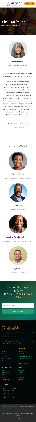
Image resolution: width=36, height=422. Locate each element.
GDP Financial (6, 358)
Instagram (21, 377)
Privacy (15, 419)
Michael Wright (18, 205)
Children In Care (23, 363)
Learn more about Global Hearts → (12, 343)
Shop (3, 377)
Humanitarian (22, 361)
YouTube (21, 375)
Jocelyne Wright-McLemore (18, 237)
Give (3, 370)
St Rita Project (22, 354)
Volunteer (5, 375)
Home (3, 25)
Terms (20, 419)
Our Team (8, 25)
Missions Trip (5, 372)
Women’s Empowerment (26, 356)
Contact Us (5, 379)
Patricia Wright (18, 174)
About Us (4, 351)
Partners (4, 356)
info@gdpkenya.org (8, 397)
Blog (3, 361)
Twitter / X (21, 372)
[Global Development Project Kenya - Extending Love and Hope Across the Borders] (14, 3)
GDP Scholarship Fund (25, 358)
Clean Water (22, 351)
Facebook (21, 370)
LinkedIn (20, 379)
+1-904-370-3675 (19, 127)
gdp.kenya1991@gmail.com (19, 123)
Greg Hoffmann (18, 268)
